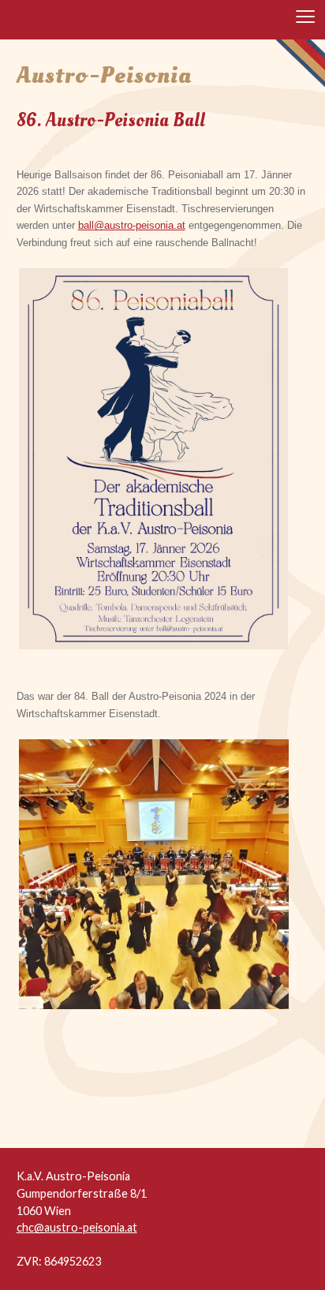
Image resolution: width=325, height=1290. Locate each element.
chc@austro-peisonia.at (77, 1227)
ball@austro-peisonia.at (131, 225)
